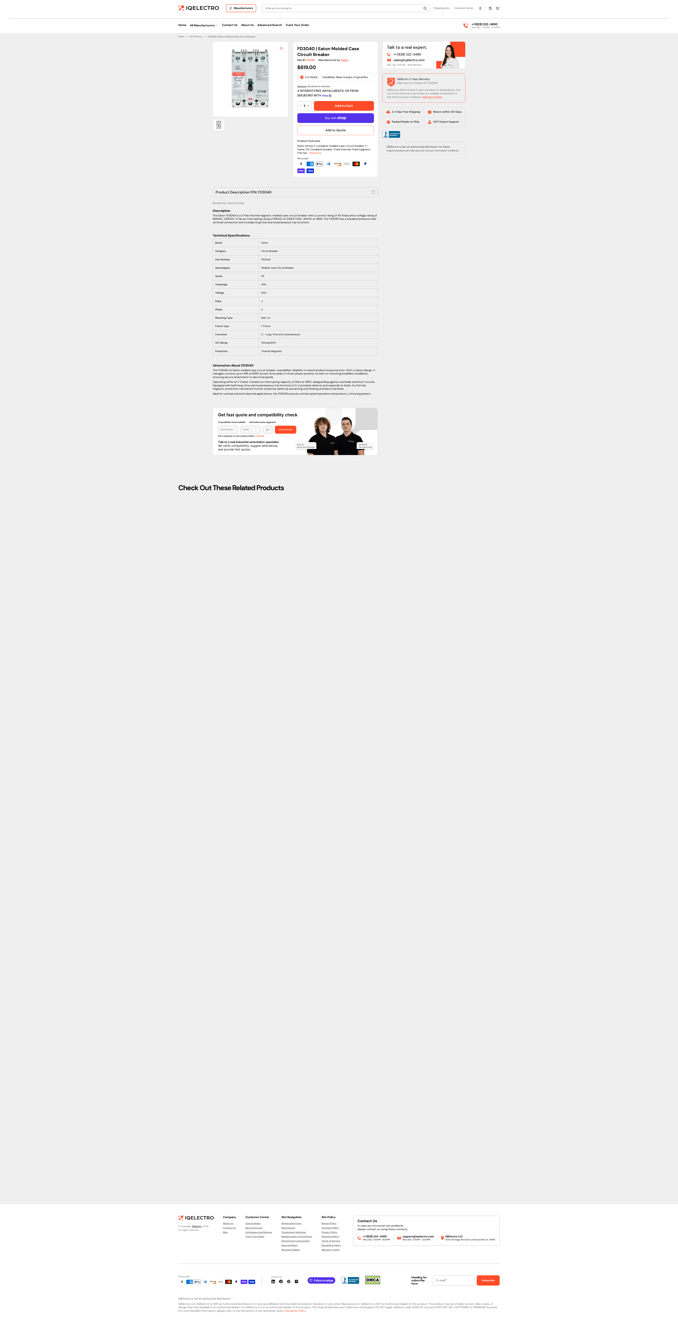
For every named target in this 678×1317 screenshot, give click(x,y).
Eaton (345, 702)
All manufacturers (291, 1223)
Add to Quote (335, 772)
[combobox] (346, 8)
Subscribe (488, 1280)
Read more (315, 794)
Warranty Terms (432, 739)
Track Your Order (254, 1236)
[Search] (425, 8)
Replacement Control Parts (296, 1236)
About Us (228, 1223)
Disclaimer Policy (331, 1245)
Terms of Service (331, 1240)
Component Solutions (293, 1232)
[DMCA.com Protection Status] (372, 1283)
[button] (480, 8)
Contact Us (229, 1227)
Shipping (301, 728)
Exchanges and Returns (258, 1232)
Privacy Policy (329, 1232)
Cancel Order (252, 1223)
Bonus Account (254, 1227)
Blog (225, 1232)
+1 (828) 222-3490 (484, 24)
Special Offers (289, 1245)
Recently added (290, 1249)
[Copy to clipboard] (373, 834)
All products (288, 1227)
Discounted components (295, 1240)
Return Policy (329, 1223)
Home (181, 678)
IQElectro (197, 1226)
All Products (196, 678)
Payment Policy (330, 1227)
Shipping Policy (330, 1236)
